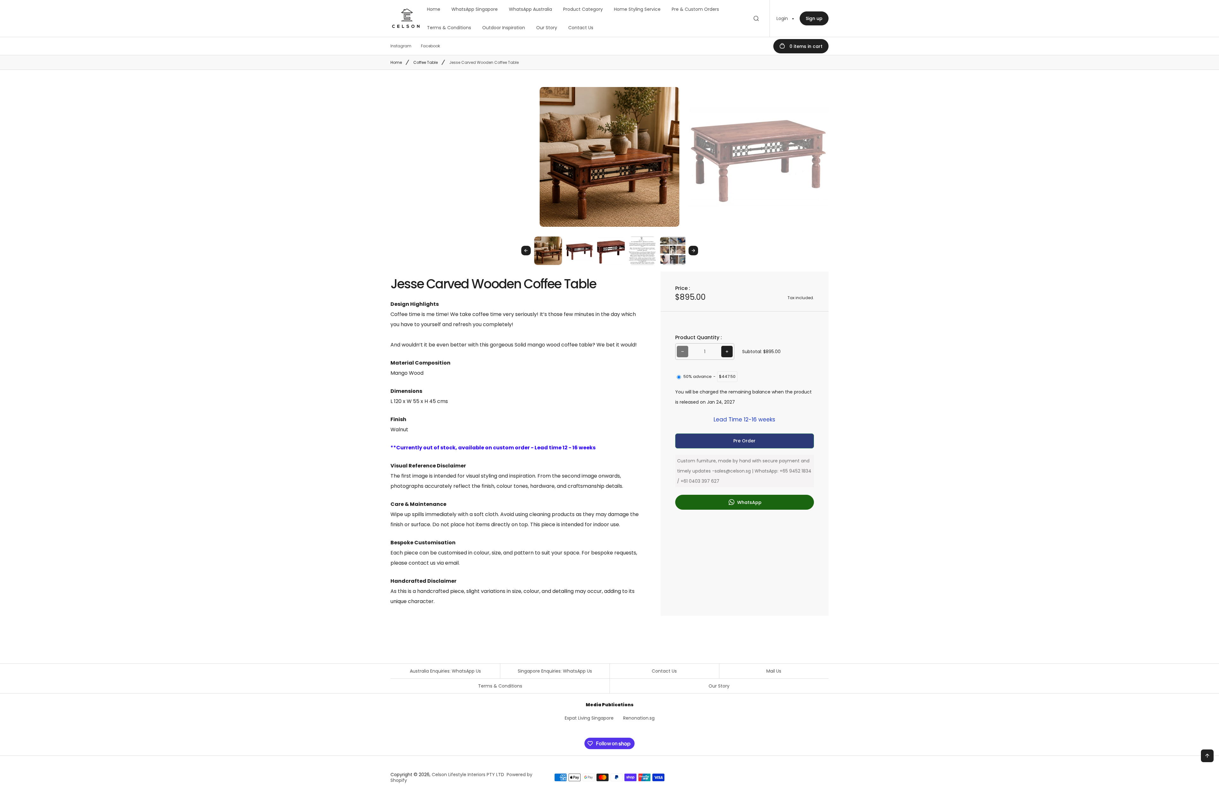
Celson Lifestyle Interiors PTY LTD (468, 774)
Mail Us (773, 671)
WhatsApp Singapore (474, 9)
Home (433, 9)
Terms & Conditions (449, 27)
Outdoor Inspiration (503, 27)
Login (782, 18)
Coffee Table (425, 62)
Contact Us (580, 27)
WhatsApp (749, 502)
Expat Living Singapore (589, 718)
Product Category (583, 9)
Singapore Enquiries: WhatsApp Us (555, 671)
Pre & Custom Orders (695, 9)
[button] (548, 250)
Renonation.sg (639, 718)
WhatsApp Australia (530, 9)
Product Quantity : (698, 337)
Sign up (814, 18)
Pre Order (744, 441)
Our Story (546, 27)
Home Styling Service (637, 9)
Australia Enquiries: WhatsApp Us (445, 671)
